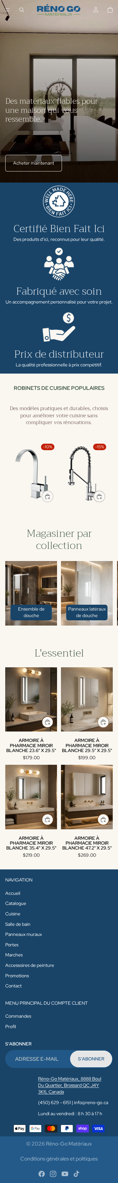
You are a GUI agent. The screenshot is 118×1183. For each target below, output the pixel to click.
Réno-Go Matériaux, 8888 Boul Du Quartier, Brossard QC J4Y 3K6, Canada (69, 1085)
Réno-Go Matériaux (69, 1143)
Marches (14, 955)
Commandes (18, 1016)
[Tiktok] (76, 1174)
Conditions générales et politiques (59, 1158)
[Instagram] (53, 1174)
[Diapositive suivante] (105, 473)
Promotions (17, 976)
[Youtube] (65, 1174)
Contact (13, 986)
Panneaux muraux (23, 934)
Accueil (12, 893)
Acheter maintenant (33, 163)
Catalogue (15, 904)
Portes (11, 945)
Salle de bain (17, 924)
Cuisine (12, 914)
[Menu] (7, 9)
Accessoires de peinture (29, 965)
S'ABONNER (91, 1059)
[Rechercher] (21, 10)
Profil (10, 1026)
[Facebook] (42, 1174)
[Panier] (110, 10)
